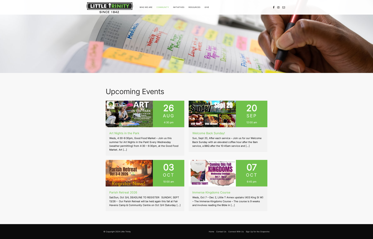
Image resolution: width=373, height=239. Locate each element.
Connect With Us (236, 231)
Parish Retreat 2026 (123, 192)
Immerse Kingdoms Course (211, 192)
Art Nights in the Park (124, 133)
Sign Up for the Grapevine (258, 231)
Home (211, 231)
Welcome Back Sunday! (208, 133)
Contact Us (221, 231)
